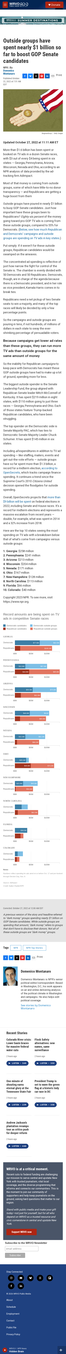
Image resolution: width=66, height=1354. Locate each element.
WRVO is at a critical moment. (27, 1169)
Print (59, 75)
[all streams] (62, 1350)
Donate (55, 4)
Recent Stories (16, 1033)
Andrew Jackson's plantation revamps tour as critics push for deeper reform (17, 1128)
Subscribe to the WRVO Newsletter (26, 1243)
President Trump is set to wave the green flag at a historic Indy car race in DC (47, 1086)
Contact (10, 1321)
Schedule (11, 1307)
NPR (16, 948)
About (9, 1300)
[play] (5, 1350)
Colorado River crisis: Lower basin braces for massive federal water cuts (18, 1045)
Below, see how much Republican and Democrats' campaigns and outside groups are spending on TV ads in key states (32, 234)
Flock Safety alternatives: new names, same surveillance (45, 1045)
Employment (12, 1314)
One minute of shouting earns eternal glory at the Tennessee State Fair (18, 1086)
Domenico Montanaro (9, 72)
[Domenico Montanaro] (10, 976)
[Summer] (33, 20)
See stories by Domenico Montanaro (36, 1007)
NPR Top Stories (34, 948)
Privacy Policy (13, 1334)
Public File (11, 1327)
